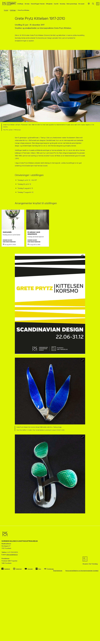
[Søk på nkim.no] (93, 4)
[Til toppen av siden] (96, 636)
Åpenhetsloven (57, 570)
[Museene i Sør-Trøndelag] (97, 5)
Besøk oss (13, 3)
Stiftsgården (49, 3)
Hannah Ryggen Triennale (38, 3)
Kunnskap (62, 3)
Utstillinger (20, 3)
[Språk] (88, 3)
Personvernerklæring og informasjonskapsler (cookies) (81, 570)
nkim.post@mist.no (12, 554)
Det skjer (27, 3)
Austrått (56, 3)
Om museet (81, 3)
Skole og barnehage (72, 3)
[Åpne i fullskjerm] (97, 52)
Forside (6, 10)
